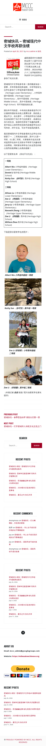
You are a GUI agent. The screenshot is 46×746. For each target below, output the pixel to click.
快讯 (39, 51)
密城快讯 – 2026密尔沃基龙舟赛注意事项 (20, 715)
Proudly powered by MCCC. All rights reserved (24, 740)
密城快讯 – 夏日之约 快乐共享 (20, 495)
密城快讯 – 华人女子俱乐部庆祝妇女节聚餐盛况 (22, 528)
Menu (24, 19)
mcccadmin (30, 51)
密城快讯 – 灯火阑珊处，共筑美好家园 (22, 521)
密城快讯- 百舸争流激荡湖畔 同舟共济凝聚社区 (22, 702)
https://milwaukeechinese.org (25, 656)
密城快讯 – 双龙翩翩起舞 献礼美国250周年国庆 (22, 709)
